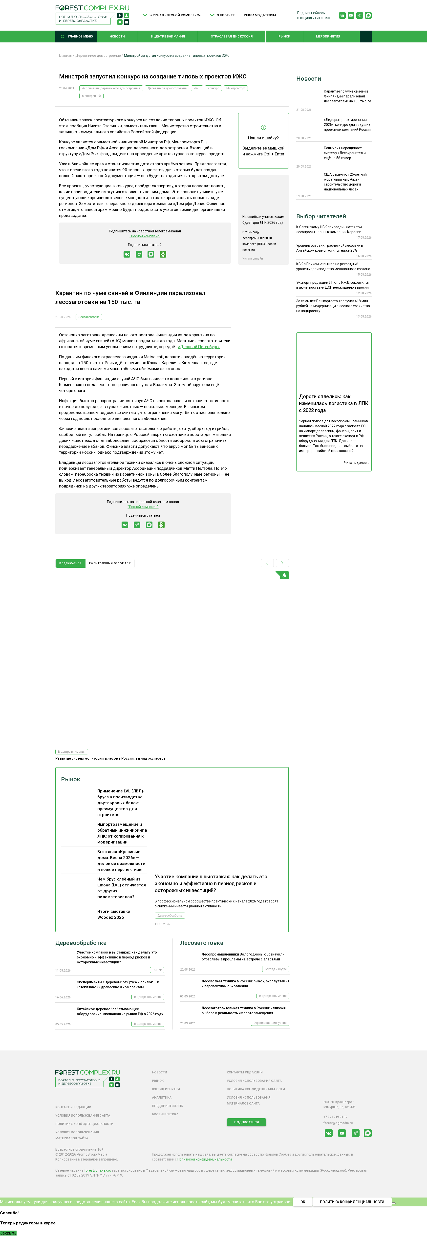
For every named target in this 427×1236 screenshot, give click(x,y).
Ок (302, 1202)
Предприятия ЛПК (167, 1106)
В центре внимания (168, 36)
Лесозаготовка (89, 317)
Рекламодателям (260, 15)
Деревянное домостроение (167, 88)
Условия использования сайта (82, 1115)
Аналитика (161, 1097)
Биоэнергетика (165, 1114)
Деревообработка (170, 915)
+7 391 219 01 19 (335, 1117)
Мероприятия (328, 36)
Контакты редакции (73, 1107)
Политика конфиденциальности (84, 1124)
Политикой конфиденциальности (204, 1159)
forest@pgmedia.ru (338, 1123)
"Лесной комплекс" (144, 236)
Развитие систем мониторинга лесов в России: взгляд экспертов (110, 758)
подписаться (70, 563)
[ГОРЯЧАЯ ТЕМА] (172, 658)
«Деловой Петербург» (199, 346)
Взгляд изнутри (276, 969)
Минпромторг (235, 88)
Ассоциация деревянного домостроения (111, 88)
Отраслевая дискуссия (232, 36)
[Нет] (394, 1203)
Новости (117, 36)
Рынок (284, 36)
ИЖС (197, 88)
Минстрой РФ (91, 96)
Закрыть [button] (8, 1233)
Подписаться (246, 1122)
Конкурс (213, 88)
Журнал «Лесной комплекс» (175, 15)
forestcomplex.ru (97, 1170)
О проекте (226, 15)
